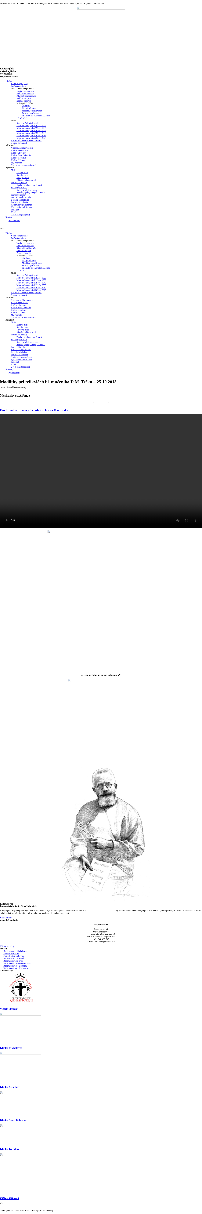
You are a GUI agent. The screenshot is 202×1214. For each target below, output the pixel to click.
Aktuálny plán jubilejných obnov (30, 192)
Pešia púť (15, 210)
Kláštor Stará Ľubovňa (26, 96)
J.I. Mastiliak (22, 118)
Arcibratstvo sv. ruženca (21, 205)
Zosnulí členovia (23, 101)
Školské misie (22, 175)
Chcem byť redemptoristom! (23, 165)
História (8, 81)
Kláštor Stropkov (23, 98)
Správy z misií (22, 177)
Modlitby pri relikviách (32, 111)
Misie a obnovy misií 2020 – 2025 (31, 138)
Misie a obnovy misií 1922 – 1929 (31, 125)
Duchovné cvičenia (19, 202)
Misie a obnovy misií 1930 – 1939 (31, 128)
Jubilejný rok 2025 (19, 187)
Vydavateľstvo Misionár (21, 207)
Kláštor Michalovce (25, 93)
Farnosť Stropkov (18, 195)
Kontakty (9, 217)
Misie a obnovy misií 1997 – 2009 (31, 133)
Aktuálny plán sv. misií (26, 180)
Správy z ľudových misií (27, 123)
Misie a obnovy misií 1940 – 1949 (31, 130)
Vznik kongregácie (19, 83)
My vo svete (16, 163)
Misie (13, 170)
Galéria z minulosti (19, 143)
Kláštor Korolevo (18, 158)
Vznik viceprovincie (25, 91)
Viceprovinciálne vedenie (22, 148)
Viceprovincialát (9, 1008)
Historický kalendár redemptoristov (26, 140)
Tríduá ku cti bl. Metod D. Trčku (36, 116)
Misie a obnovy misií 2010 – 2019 (31, 135)
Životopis (26, 106)
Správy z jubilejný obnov (27, 190)
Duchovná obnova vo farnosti (29, 185)
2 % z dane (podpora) (20, 214)
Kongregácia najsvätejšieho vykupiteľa (9, 72)
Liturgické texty (29, 108)
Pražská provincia (18, 86)
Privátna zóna (14, 220)
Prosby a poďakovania (31, 113)
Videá (13, 212)
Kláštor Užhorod (18, 160)
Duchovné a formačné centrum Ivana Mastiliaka (34, 410)
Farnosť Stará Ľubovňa (21, 197)
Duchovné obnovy (19, 182)
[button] (101, 228)
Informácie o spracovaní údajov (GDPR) (71, 1210)
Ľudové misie (22, 172)
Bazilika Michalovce (20, 200)
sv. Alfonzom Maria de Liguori (101, 910)
